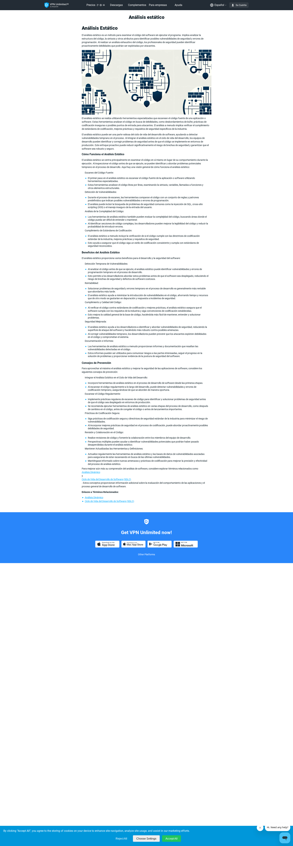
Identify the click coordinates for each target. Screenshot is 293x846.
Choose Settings (146, 838)
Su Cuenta (241, 5)
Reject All (121, 838)
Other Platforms (146, 554)
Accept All (171, 838)
